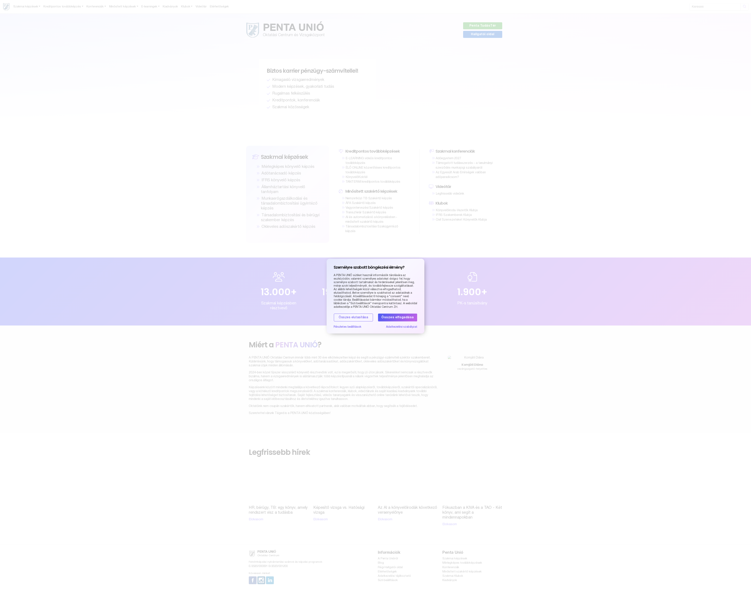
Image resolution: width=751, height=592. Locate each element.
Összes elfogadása (397, 317)
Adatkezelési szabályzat (401, 327)
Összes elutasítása (353, 317)
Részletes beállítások (347, 327)
